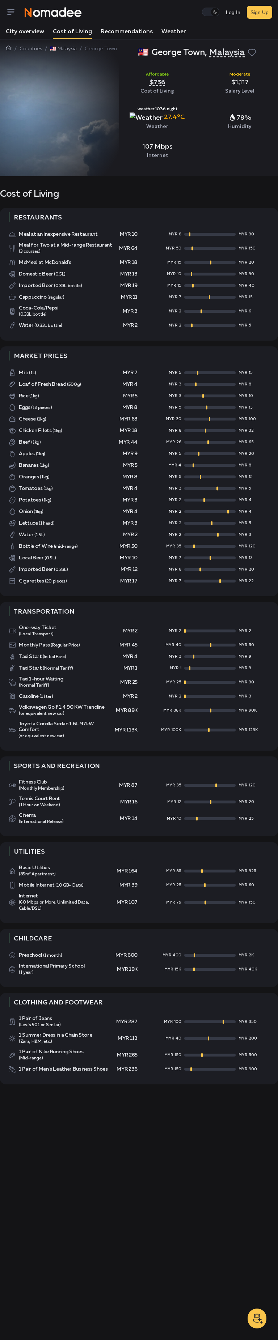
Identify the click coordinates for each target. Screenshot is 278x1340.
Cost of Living (72, 32)
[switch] (210, 12)
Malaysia (227, 52)
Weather (173, 32)
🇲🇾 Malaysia (63, 48)
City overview (25, 32)
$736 (157, 82)
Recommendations (127, 32)
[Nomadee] (53, 12)
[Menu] (15, 12)
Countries (31, 48)
